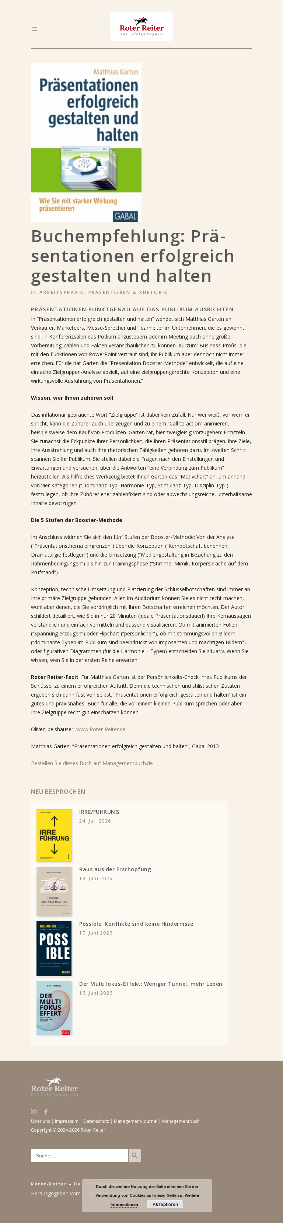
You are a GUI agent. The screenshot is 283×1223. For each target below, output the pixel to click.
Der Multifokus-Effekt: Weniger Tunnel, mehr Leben (151, 983)
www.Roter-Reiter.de (101, 729)
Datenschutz (96, 1121)
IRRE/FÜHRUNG (99, 811)
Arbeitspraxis (61, 292)
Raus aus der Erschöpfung (115, 869)
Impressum (66, 1121)
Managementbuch (181, 1121)
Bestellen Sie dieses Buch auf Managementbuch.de (92, 763)
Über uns (40, 1121)
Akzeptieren (165, 1204)
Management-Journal (135, 1121)
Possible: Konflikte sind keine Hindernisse (136, 923)
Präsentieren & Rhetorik (128, 292)
